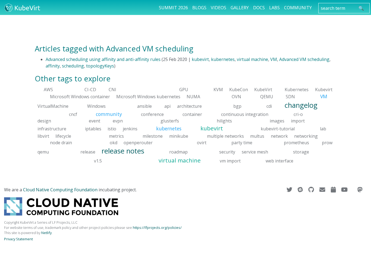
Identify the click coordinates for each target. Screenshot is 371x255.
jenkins (130, 129)
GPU (183, 90)
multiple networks (225, 136)
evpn (118, 121)
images (277, 121)
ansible (144, 106)
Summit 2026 (173, 8)
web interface (279, 161)
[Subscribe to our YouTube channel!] (345, 190)
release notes (123, 150)
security (227, 152)
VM (273, 59)
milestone (153, 136)
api (167, 106)
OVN (236, 97)
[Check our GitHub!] (311, 190)
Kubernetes (297, 90)
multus (257, 136)
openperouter (138, 142)
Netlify (46, 232)
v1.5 (98, 161)
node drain (61, 142)
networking (306, 136)
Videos (218, 8)
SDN (290, 97)
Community (298, 8)
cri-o (298, 114)
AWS (48, 90)
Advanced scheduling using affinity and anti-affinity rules (103, 59)
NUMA (193, 97)
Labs (274, 8)
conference (152, 114)
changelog (301, 105)
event (94, 121)
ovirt (201, 142)
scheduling (73, 66)
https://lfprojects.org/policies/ (157, 227)
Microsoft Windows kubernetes (148, 97)
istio (112, 129)
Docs (259, 8)
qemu (43, 152)
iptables (93, 129)
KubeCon (238, 90)
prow (327, 142)
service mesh (255, 152)
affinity (53, 66)
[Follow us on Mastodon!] (360, 190)
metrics (116, 136)
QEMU (266, 97)
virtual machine (252, 59)
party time (241, 142)
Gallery (240, 8)
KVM (218, 90)
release (87, 152)
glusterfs (170, 121)
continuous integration (244, 114)
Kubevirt (323, 90)
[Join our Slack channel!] (301, 190)
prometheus (296, 142)
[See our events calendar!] (334, 190)
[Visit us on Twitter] (290, 190)
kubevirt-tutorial (278, 129)
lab (323, 129)
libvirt (43, 136)
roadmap (178, 152)
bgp (237, 106)
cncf (73, 114)
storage (301, 152)
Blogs (199, 8)
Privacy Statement (18, 238)
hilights (224, 121)
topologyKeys (100, 66)
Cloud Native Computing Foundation (60, 190)
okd (113, 142)
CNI (112, 90)
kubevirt (200, 59)
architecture (189, 106)
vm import (230, 161)
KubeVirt (263, 90)
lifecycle (63, 136)
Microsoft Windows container (80, 97)
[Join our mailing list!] (322, 190)
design (44, 121)
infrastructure (51, 129)
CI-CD (90, 90)
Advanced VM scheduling (304, 59)
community (109, 114)
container (192, 114)
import (298, 121)
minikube (178, 136)
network (279, 136)
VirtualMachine (52, 106)
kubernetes (223, 59)
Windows (96, 106)
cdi (269, 106)
